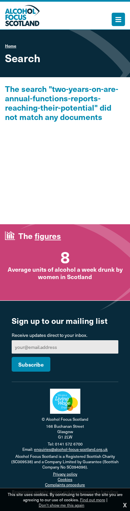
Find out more (92, 499)
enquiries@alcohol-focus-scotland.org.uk (71, 449)
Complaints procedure (65, 485)
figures (48, 235)
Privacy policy (65, 474)
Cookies (65, 479)
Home (10, 45)
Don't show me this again (61, 505)
